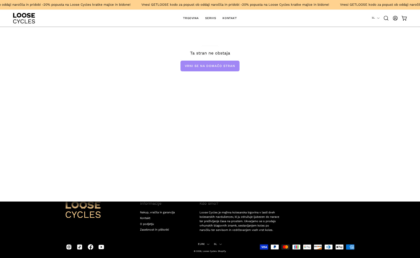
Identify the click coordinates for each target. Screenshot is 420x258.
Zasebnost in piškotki (154, 229)
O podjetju (147, 223)
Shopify (222, 251)
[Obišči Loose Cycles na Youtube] (100, 247)
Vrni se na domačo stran (210, 66)
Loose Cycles (210, 251)
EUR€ (201, 244)
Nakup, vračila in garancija (157, 212)
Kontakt (145, 218)
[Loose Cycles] (24, 18)
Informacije (150, 203)
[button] (386, 18)
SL (373, 17)
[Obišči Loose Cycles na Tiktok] (78, 247)
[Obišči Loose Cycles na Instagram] (68, 247)
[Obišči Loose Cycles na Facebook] (89, 247)
